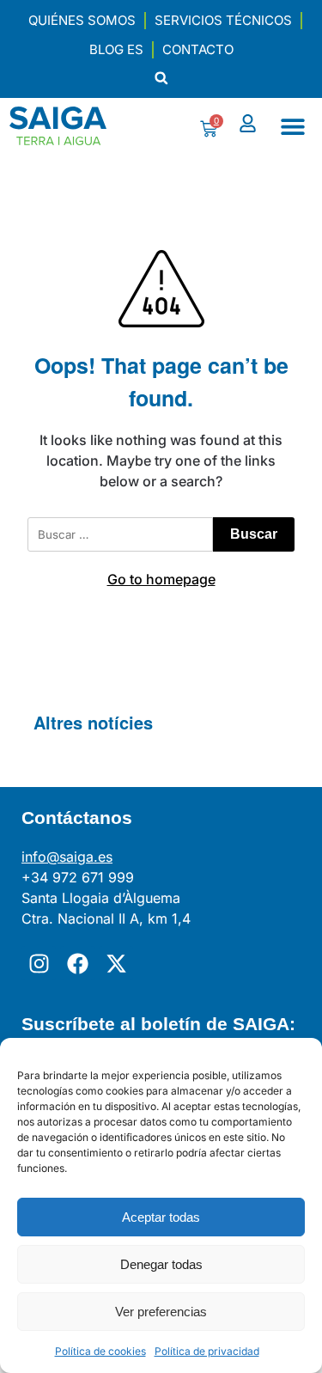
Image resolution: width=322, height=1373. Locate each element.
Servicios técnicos (223, 20)
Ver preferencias (161, 1311)
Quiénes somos (82, 20)
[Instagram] (38, 963)
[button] (161, 77)
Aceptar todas (161, 1217)
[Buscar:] (120, 534)
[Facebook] (77, 963)
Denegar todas (161, 1264)
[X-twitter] (116, 963)
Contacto (198, 49)
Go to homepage (161, 579)
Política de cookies (100, 1351)
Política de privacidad (207, 1351)
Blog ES (116, 49)
